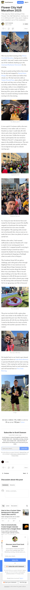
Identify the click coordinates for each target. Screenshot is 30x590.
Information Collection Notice (18, 454)
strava (22, 422)
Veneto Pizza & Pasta (7, 80)
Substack (6, 586)
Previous (6, 473)
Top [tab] (3, 506)
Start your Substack (10, 582)
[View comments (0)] (8, 28)
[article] (15, 515)
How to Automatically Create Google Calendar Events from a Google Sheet (11, 527)
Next (24, 473)
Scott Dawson (9, 23)
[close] (25, 537)
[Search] (27, 505)
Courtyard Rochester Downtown (11, 65)
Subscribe (20, 2)
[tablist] (8, 485)
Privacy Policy (20, 573)
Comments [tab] (5, 485)
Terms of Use (23, 452)
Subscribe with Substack (16, 566)
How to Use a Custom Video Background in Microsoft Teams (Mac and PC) (11, 512)
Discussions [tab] (14, 506)
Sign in (26, 2)
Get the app (23, 582)
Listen (26, 24)
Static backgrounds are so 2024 (10, 516)
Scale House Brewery (21, 359)
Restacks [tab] (12, 485)
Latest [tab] (7, 506)
